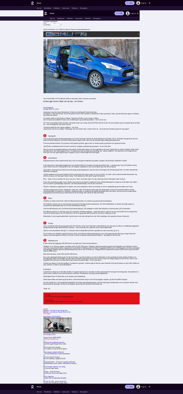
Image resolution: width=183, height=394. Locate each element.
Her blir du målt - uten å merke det (54, 381)
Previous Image (44, 66)
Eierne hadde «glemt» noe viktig (54, 367)
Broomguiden (83, 8)
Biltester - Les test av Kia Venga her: (55, 310)
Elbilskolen (57, 8)
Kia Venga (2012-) (49, 334)
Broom (39, 3)
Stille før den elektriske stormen (54, 342)
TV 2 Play (129, 3)
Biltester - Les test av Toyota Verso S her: (57, 312)
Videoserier (75, 8)
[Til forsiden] (32, 3)
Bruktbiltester (47, 8)
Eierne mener (65, 8)
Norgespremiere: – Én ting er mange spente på (59, 362)
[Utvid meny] (149, 3)
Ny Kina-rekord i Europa (51, 357)
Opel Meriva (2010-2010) (51, 316)
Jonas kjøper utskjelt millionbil (53, 352)
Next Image (138, 66)
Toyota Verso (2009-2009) (52, 337)
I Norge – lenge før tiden (51, 371)
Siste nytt (39, 8)
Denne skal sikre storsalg (51, 347)
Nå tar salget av (48, 376)
